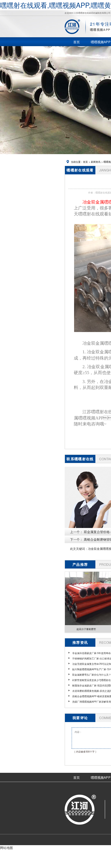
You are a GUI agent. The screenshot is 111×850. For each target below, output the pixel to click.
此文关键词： (79, 549)
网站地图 (6, 847)
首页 (85, 162)
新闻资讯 (95, 162)
